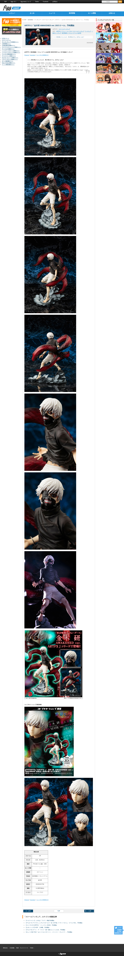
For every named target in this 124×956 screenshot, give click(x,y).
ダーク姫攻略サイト (7, 61)
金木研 (79, 33)
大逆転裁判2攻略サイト (8, 45)
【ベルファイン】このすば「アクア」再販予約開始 (39, 920)
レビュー (12, 13)
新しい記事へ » (89, 911)
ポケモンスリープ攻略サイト (10, 57)
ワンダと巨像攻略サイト (9, 54)
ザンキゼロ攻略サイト (8, 49)
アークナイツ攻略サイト (9, 56)
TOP (5, 1)
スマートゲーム (6, 40)
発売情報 (72, 13)
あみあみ (32, 55)
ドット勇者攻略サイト (8, 64)
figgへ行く (14, 1)
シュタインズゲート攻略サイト (11, 50)
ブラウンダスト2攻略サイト (10, 59)
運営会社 (5, 948)
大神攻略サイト (6, 43)
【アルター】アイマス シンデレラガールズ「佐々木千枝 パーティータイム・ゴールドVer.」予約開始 (53, 923)
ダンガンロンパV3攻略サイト (10, 42)
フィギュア (37, 19)
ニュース (52, 13)
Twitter (37, 1)
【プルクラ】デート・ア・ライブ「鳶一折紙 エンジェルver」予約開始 (45, 930)
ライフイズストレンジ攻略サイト (11, 47)
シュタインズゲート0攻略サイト (11, 52)
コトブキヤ (69, 31)
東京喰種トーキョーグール (69, 33)
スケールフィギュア (48, 19)
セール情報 (92, 13)
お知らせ (112, 13)
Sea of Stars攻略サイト (8, 63)
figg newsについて (26, 1)
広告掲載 (12, 948)
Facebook (45, 1)
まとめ (32, 13)
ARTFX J (59, 31)
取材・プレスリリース (22, 948)
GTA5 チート (5, 38)
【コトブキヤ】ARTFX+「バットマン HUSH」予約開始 (41, 925)
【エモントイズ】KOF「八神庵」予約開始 (37, 927)
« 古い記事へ (28, 911)
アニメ (64, 31)
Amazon (26, 55)
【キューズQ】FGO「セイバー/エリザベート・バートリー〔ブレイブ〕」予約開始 (48, 932)
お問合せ (54, 1)
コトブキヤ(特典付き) (42, 55)
